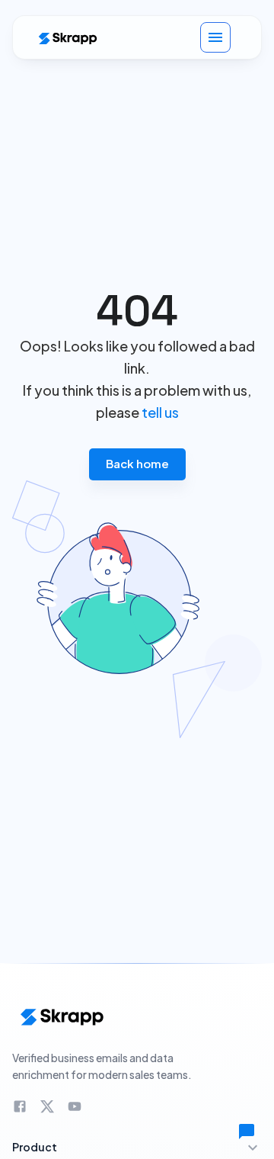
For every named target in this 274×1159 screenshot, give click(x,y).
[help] (246, 1131)
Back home (137, 463)
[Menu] (215, 37)
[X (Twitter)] (47, 1106)
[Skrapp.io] (67, 37)
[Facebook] (19, 1106)
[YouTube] (74, 1106)
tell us (160, 412)
